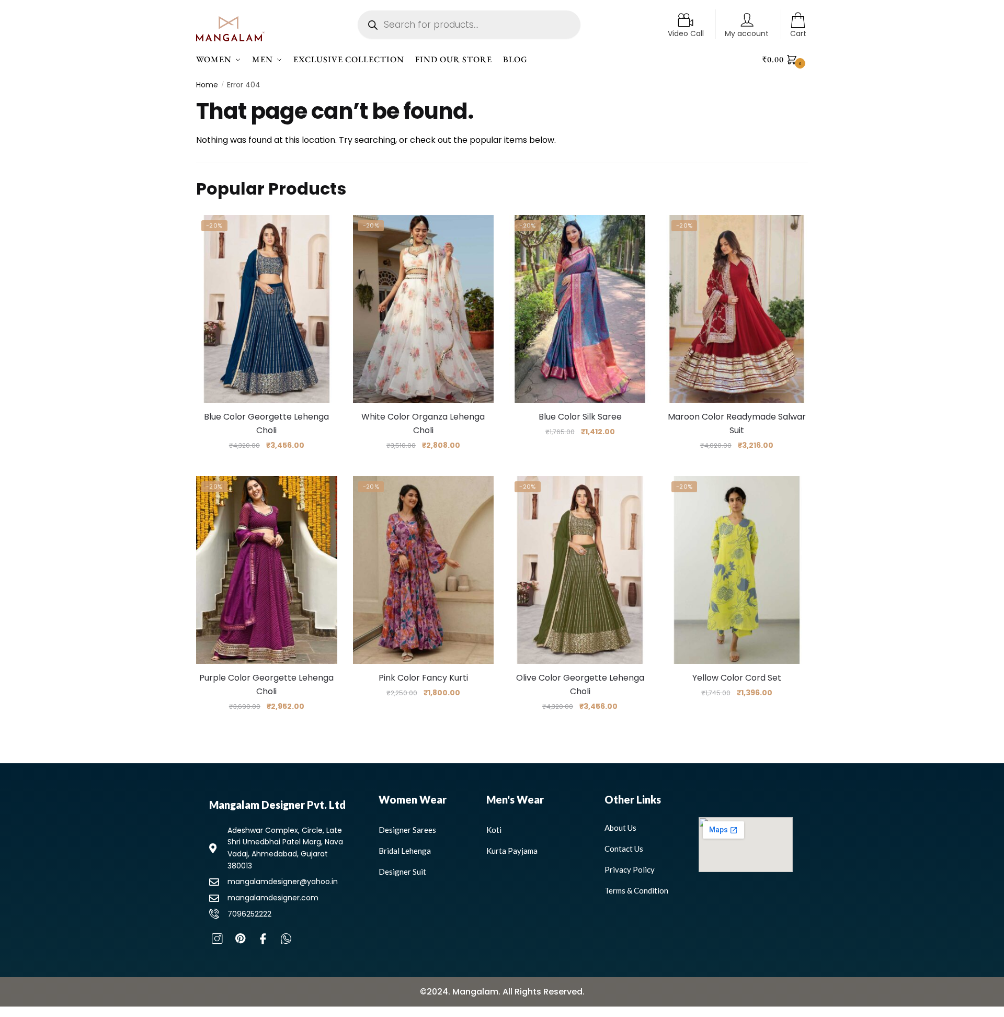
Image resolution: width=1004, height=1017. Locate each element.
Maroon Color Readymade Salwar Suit (737, 423)
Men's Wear (515, 799)
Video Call (686, 33)
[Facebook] (263, 943)
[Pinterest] (240, 943)
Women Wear (413, 799)
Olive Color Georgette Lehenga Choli (580, 684)
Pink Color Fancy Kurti (423, 678)
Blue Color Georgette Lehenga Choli (266, 423)
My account (747, 33)
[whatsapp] (286, 943)
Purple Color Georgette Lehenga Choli (266, 684)
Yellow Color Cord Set (736, 678)
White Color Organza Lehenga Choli (423, 423)
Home (207, 85)
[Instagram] (217, 943)
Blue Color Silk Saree (580, 417)
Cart (798, 33)
